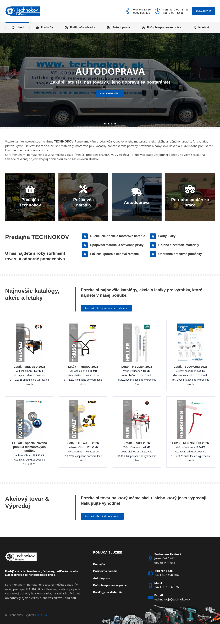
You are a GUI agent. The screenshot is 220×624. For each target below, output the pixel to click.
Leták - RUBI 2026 (137, 443)
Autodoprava (101, 578)
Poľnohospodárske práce (110, 585)
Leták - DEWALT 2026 (83, 443)
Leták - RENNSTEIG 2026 (190, 443)
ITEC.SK (42, 615)
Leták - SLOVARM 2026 (190, 366)
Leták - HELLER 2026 (136, 366)
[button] (105, 123)
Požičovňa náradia (105, 571)
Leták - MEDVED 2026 (29, 366)
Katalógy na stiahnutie (107, 592)
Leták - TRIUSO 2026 (83, 366)
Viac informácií (110, 97)
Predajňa (99, 564)
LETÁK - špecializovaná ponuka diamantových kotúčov (29, 447)
